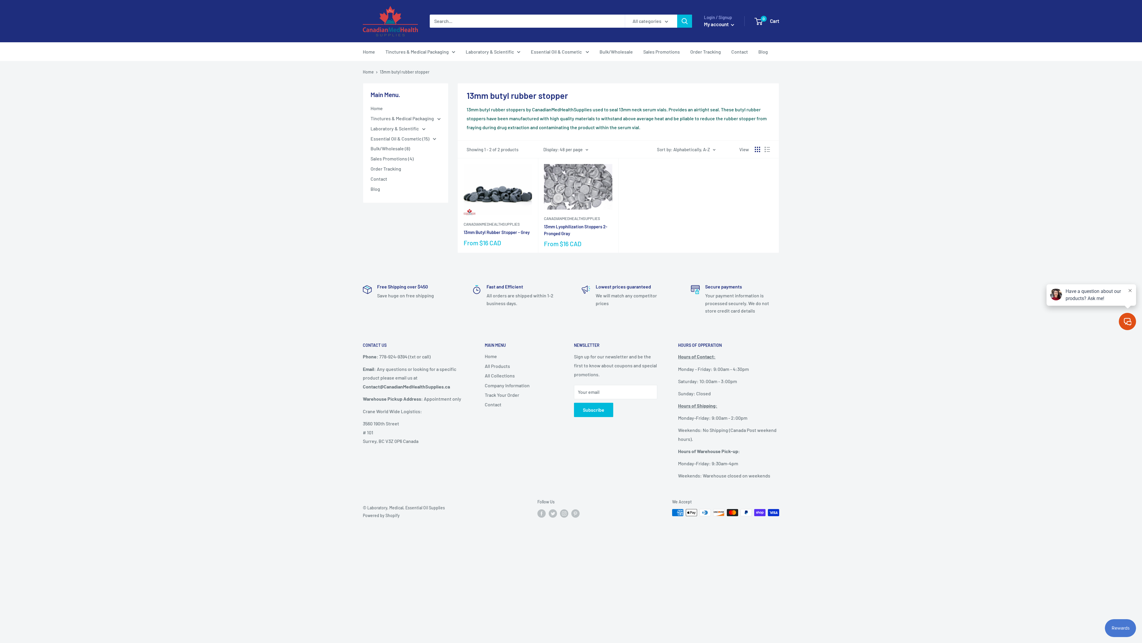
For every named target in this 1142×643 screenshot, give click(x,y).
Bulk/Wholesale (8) (390, 148)
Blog (763, 51)
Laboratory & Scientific (490, 51)
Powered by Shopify (381, 515)
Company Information (507, 385)
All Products (497, 366)
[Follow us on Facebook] (541, 513)
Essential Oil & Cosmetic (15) (400, 138)
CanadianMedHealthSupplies (492, 224)
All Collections (500, 375)
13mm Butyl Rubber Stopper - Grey (497, 232)
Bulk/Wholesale (616, 51)
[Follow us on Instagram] (564, 513)
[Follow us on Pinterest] (575, 513)
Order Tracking (705, 51)
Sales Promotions (661, 51)
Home (369, 51)
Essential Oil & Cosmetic (557, 51)
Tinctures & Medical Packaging (417, 51)
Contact (739, 51)
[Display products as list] (767, 149)
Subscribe (593, 410)
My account (717, 24)
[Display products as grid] (757, 149)
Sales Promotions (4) (392, 158)
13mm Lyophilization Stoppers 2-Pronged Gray (575, 230)
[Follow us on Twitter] (553, 513)
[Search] (684, 21)
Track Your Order (502, 395)
